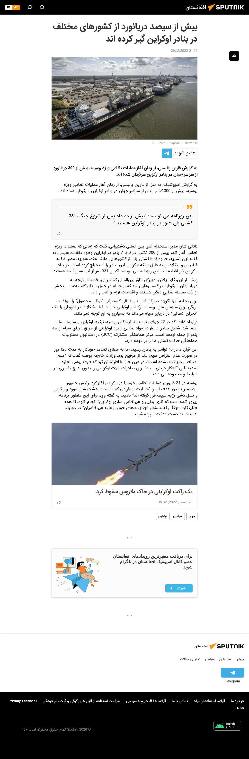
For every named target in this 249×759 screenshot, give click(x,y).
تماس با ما (180, 701)
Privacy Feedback (23, 701)
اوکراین (162, 516)
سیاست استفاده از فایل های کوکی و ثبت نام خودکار (81, 701)
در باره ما (237, 701)
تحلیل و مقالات (190, 659)
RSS (240, 708)
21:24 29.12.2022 (184, 51)
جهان (191, 516)
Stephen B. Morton (181, 143)
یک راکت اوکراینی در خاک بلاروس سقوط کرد (144, 492)
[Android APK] (227, 727)
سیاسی (178, 516)
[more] (59, 233)
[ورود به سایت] (42, 7)
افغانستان (225, 659)
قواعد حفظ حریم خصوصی (146, 701)
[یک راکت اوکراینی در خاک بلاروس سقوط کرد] (124, 454)
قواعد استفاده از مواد (209, 701)
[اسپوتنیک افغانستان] (227, 12)
